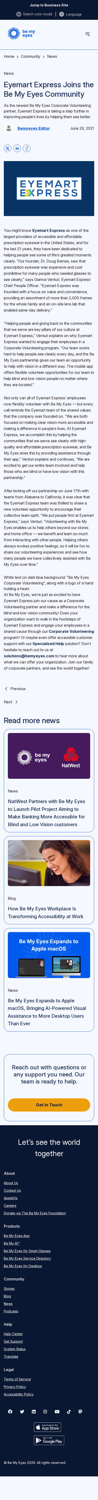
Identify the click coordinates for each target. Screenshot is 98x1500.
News (52, 56)
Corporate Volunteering (71, 631)
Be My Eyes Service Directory (27, 1258)
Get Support (13, 1341)
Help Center (13, 1334)
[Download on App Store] (49, 1427)
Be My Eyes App (17, 1236)
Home (9, 56)
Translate (11, 1356)
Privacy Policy (15, 1387)
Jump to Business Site (49, 5)
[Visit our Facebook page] (10, 1411)
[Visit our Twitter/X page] (22, 1411)
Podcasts (11, 1311)
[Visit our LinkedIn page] (34, 1411)
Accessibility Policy (19, 1394)
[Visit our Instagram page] (45, 1411)
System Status (15, 1349)
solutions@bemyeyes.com (29, 656)
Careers (10, 1206)
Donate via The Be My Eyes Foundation (35, 1213)
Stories (9, 1289)
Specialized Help (48, 643)
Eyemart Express (48, 230)
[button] (21, 33)
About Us (11, 1183)
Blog (7, 1296)
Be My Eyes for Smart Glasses (27, 1251)
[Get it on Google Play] (49, 1440)
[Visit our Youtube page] (57, 1411)
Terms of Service (17, 1379)
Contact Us (12, 1190)
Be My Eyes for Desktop (23, 1266)
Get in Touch (49, 1104)
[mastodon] (80, 1411)
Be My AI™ (12, 1243)
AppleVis (11, 1198)
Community (30, 56)
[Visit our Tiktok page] (69, 1411)
